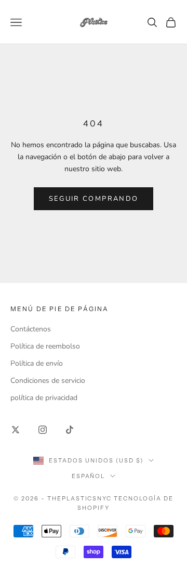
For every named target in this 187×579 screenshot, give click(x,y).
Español (88, 476)
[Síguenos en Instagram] (42, 429)
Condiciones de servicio (47, 380)
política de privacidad (43, 398)
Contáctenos (30, 329)
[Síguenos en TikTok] (69, 429)
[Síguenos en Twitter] (15, 429)
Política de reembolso (45, 346)
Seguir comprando (93, 198)
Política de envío (36, 363)
